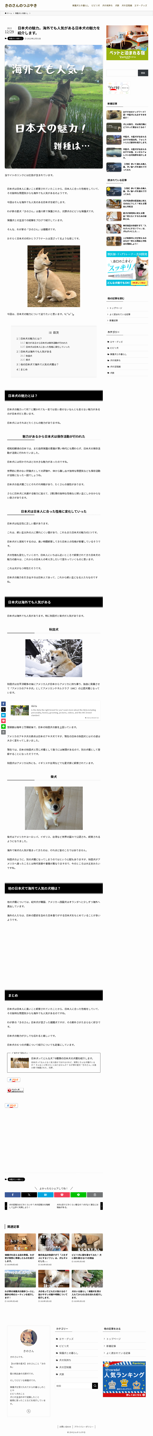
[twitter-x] (29, 1411)
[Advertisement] (53, 952)
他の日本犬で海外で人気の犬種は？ (39, 364)
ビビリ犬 (114, 347)
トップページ (116, 307)
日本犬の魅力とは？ (31, 338)
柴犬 (28, 359)
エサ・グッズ (116, 341)
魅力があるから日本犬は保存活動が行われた (47, 342)
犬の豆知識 (115, 366)
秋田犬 (29, 355)
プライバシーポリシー (84, 1426)
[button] (13, 1194)
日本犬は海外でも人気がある (36, 351)
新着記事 (114, 320)
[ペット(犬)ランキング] (15, 1091)
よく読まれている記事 (120, 314)
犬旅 (112, 372)
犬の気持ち (115, 360)
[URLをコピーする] (95, 1194)
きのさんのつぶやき (21, 5)
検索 (143, 72)
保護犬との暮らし (15, 38)
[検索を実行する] (95, 1386)
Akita (34, 706)
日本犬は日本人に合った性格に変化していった (48, 346)
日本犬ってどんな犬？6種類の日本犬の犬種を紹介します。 (62, 1058)
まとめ (24, 369)
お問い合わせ (65, 1426)
